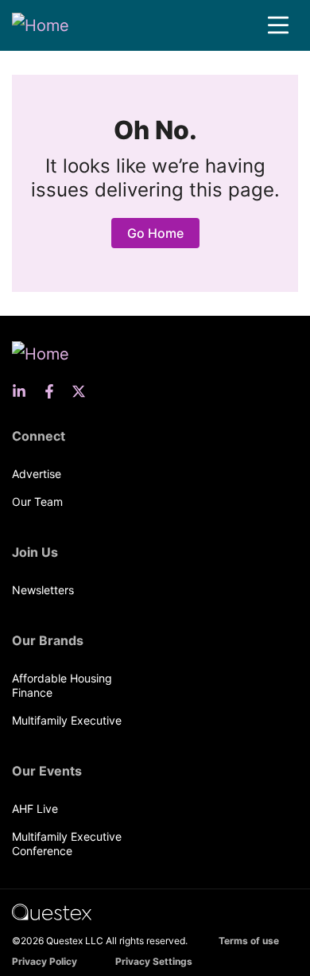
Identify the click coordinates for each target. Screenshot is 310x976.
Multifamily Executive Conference (67, 843)
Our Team (37, 501)
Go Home (155, 233)
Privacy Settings (153, 961)
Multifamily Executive (67, 720)
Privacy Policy (44, 961)
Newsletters (43, 590)
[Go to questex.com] (51, 911)
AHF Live (35, 808)
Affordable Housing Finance (62, 685)
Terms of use (249, 941)
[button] (278, 25)
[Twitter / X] (83, 391)
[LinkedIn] (24, 391)
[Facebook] (54, 391)
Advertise (36, 473)
